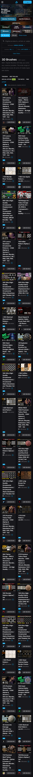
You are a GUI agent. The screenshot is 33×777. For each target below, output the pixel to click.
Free (27, 79)
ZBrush (14, 35)
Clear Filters (16, 53)
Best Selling (14, 76)
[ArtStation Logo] (16, 2)
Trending (5, 76)
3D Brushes (5, 35)
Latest (4, 82)
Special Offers (8, 79)
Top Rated (21, 79)
